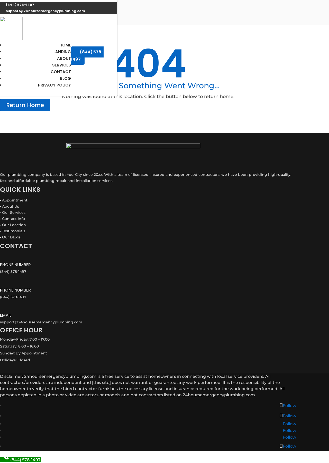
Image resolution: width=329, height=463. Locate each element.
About (64, 58)
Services (61, 65)
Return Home (25, 105)
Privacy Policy (54, 85)
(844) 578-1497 (87, 55)
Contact (61, 71)
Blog (65, 78)
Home (65, 45)
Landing (62, 51)
